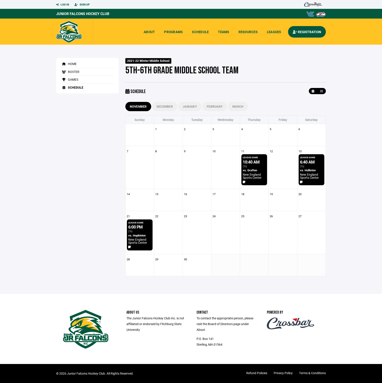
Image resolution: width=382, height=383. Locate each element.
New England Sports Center (252, 176)
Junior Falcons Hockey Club (82, 13)
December (165, 106)
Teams (223, 32)
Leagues (274, 32)
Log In (64, 4)
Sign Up (84, 4)
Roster (73, 72)
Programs (173, 32)
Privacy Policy (283, 373)
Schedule (200, 32)
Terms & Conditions (312, 373)
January (190, 106)
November (138, 106)
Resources (248, 32)
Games (72, 79)
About (149, 32)
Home (72, 64)
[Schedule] (321, 91)
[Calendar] (313, 91)
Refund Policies (256, 373)
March (237, 106)
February (215, 106)
